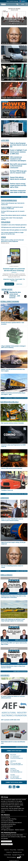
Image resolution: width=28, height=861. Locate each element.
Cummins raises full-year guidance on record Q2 (14, 230)
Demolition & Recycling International (11, 822)
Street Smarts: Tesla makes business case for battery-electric (14, 60)
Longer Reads (5, 497)
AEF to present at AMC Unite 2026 (10, 720)
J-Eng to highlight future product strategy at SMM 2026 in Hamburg (13, 346)
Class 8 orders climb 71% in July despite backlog (14, 20)
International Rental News (8, 824)
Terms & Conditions (11, 857)
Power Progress (5, 828)
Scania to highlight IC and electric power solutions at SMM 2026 (18, 152)
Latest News (5, 140)
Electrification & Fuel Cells (10, 402)
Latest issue (19, 284)
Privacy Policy (13, 849)
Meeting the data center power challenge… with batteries (13, 133)
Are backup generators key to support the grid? (13, 78)
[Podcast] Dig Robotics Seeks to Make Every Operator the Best (13, 666)
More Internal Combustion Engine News (15, 398)
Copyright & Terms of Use (18, 854)
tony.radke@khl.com (17, 778)
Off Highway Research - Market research (12, 829)
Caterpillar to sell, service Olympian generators (14, 225)
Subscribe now (9, 284)
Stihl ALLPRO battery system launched (11, 468)
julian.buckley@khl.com (18, 764)
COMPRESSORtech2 (7, 826)
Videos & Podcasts (6, 575)
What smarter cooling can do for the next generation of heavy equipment (12, 240)
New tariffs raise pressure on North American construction (18, 166)
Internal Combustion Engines (10, 301)
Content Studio (7, 854)
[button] (25, 18)
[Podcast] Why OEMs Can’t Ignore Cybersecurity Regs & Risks (14, 643)
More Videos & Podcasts (20, 671)
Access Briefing (5, 817)
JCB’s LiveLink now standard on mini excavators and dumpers (18, 159)
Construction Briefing (7, 820)
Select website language (12, 1)
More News (24, 197)
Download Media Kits (7, 844)
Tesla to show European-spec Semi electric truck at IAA (18, 145)
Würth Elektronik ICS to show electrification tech (13, 742)
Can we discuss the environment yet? (12, 43)
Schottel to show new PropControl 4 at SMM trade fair (13, 445)
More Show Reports (21, 747)
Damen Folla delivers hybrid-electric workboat (18, 178)
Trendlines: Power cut (7, 490)
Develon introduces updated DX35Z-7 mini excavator (12, 323)
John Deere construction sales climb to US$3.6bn (18, 191)
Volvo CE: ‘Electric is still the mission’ (12, 97)
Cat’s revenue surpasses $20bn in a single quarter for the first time (12, 233)
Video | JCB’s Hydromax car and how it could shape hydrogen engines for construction (13, 620)
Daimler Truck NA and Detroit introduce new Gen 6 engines (13, 370)
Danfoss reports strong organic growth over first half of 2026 (18, 185)
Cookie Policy (20, 849)
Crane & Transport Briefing (8, 819)
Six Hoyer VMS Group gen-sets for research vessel (18, 172)
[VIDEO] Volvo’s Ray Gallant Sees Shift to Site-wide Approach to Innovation (13, 596)
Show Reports (5, 675)
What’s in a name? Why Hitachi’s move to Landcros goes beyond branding (12, 519)
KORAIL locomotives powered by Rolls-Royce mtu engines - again (13, 393)
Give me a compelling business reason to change (12, 566)
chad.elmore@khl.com (17, 771)
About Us (6, 849)
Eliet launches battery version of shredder (12, 423)
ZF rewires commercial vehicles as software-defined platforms (13, 697)
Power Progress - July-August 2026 (11, 117)
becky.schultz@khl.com (18, 758)
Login (22, 4)
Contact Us (9, 852)
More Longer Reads (21, 571)
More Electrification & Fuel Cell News (16, 494)
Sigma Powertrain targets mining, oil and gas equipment (13, 543)
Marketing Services (6, 841)
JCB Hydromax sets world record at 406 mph (13, 227)
